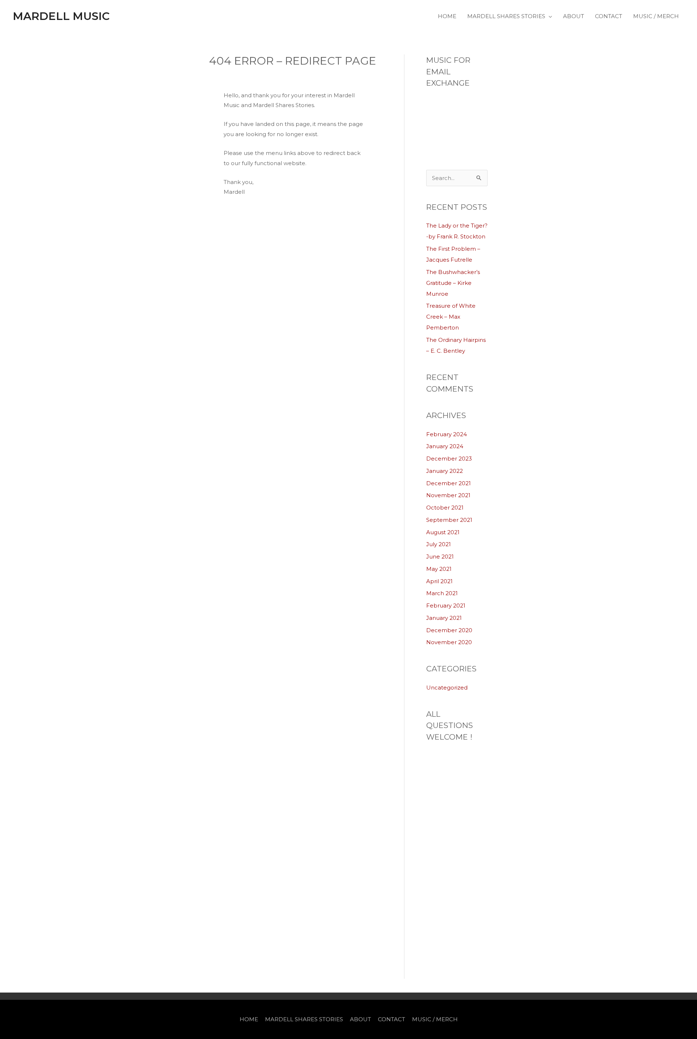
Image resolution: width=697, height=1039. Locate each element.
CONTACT (608, 16)
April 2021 (439, 581)
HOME (447, 16)
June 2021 (440, 556)
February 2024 (446, 434)
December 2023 (449, 458)
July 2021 (438, 544)
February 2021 (445, 605)
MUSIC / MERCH (656, 16)
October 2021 (445, 507)
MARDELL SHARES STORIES (506, 16)
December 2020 (449, 630)
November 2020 (449, 642)
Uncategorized (447, 687)
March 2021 (442, 593)
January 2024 (444, 446)
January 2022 (444, 470)
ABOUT (573, 16)
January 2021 (444, 617)
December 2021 (448, 483)
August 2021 (443, 532)
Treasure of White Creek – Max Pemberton (451, 316)
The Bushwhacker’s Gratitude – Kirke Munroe (453, 283)
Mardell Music (61, 16)
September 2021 (449, 519)
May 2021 (439, 568)
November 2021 (448, 495)
